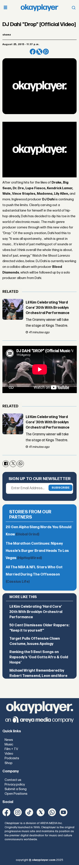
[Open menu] (5, 7)
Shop (9, 763)
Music (9, 744)
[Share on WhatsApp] (46, 52)
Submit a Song (16, 789)
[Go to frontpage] (39, 8)
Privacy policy (15, 784)
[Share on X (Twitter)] (39, 52)
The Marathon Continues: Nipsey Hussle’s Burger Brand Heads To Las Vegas (37, 551)
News (9, 740)
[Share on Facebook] (33, 52)
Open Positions (16, 794)
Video (9, 754)
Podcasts (12, 758)
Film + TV (11, 749)
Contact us (13, 780)
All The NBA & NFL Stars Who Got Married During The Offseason (34, 574)
